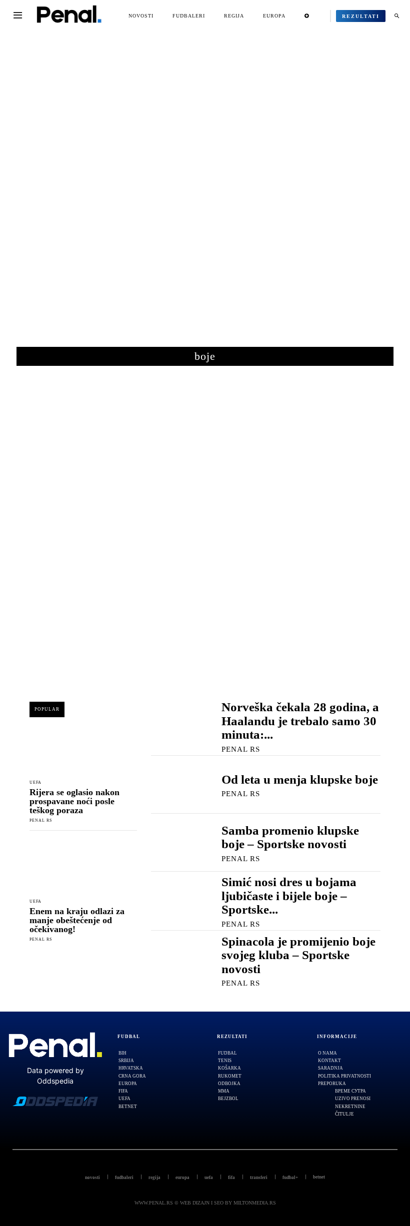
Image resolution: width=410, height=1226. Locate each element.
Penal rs (41, 820)
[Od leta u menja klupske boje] (176, 785)
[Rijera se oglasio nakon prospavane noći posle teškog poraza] (83, 747)
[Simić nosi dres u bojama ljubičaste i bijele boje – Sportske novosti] (176, 900)
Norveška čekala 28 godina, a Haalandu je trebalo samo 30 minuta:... (300, 720)
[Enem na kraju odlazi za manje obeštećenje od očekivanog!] (83, 867)
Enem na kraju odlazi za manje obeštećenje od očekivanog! (77, 920)
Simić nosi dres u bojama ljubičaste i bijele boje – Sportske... (289, 895)
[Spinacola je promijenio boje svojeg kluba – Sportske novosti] (176, 960)
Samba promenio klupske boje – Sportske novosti (290, 837)
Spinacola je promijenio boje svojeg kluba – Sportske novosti (299, 955)
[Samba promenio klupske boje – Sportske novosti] (176, 842)
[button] (396, 16)
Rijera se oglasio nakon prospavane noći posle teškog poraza (75, 801)
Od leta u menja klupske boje (300, 779)
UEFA (36, 783)
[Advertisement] (205, 194)
